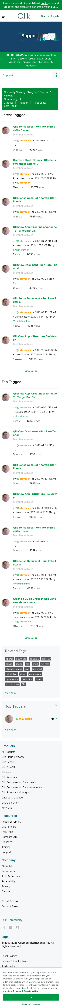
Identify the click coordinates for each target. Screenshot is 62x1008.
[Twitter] (4, 927)
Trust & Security (11, 876)
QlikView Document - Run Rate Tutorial (35, 266)
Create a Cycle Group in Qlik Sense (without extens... (34, 161)
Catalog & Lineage (12, 797)
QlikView (6, 772)
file (23, 684)
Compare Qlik (9, 836)
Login (44, 3)
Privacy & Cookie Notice (16, 961)
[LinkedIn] (10, 927)
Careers (6, 891)
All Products (8, 751)
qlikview (46, 658)
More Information (31, 1004)
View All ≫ (31, 371)
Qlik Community (12, 920)
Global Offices (10, 901)
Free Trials (7, 831)
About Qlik (7, 866)
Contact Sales (10, 906)
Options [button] (56, 75)
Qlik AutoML (9, 767)
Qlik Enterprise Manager (15, 792)
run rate (45, 664)
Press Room (9, 871)
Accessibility (9, 881)
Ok (31, 997)
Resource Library (11, 821)
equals (39, 679)
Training (6, 847)
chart (35, 664)
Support (30, 35)
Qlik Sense (8, 762)
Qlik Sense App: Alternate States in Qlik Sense (34, 128)
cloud (23, 674)
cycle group (12, 679)
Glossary (7, 842)
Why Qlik (7, 807)
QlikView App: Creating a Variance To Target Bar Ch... (35, 228)
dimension (27, 679)
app (27, 669)
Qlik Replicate (9, 777)
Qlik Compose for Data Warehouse (22, 787)
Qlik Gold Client (10, 802)
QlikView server (26, 55)
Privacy (6, 886)
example (34, 658)
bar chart (37, 669)
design (19, 664)
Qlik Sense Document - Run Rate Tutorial (34, 300)
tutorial (9, 658)
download (21, 658)
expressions (12, 684)
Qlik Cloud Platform (13, 756)
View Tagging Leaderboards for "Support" (31, 705)
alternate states (14, 669)
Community (11, 99)
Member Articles (23, 134)
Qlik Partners (9, 826)
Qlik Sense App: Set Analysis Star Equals (34, 199)
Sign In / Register (50, 16)
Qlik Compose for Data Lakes (19, 782)
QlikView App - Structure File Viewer (35, 338)
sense (9, 664)
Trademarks (8, 966)
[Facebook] (17, 927)
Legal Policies (9, 956)
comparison (35, 674)
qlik (27, 664)
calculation (11, 674)
